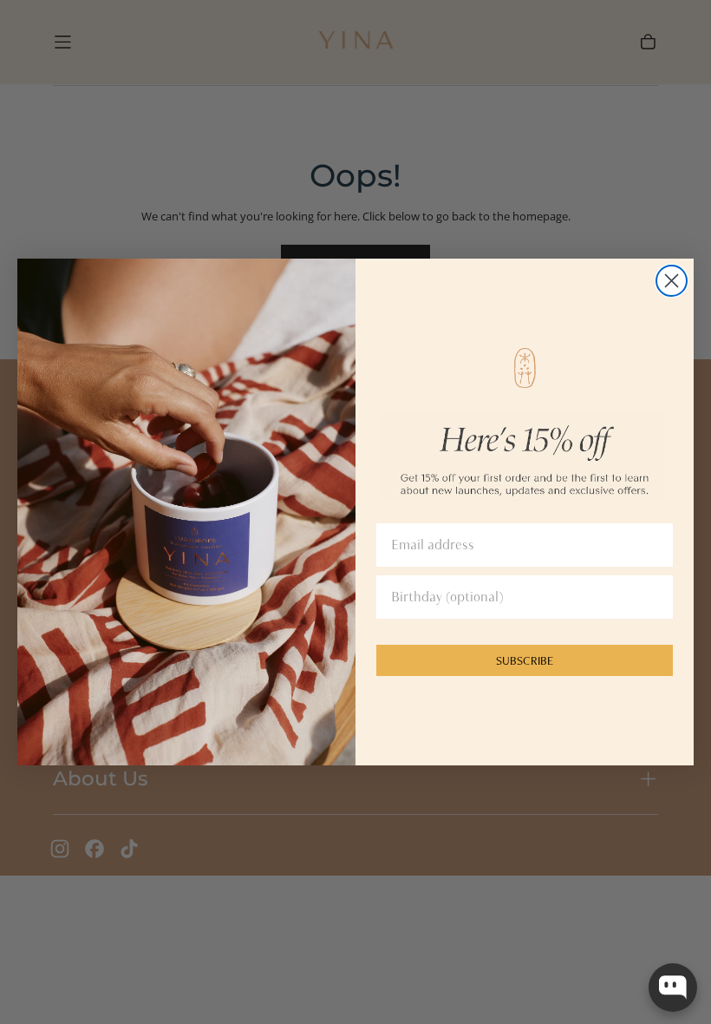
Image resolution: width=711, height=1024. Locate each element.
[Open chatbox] (673, 987)
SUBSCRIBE (524, 660)
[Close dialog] (671, 281)
